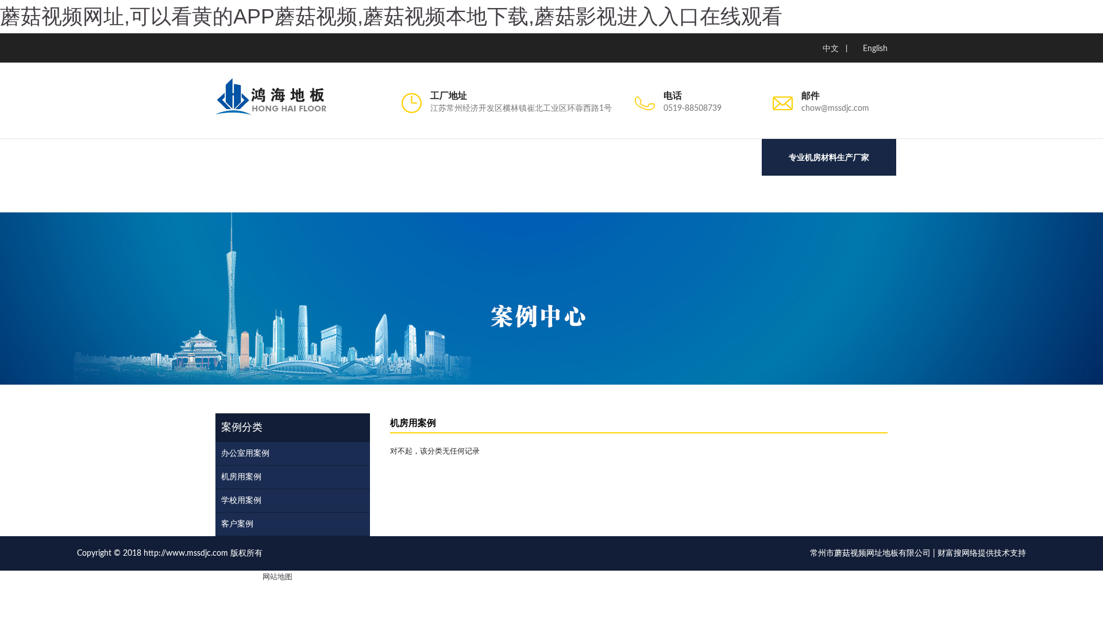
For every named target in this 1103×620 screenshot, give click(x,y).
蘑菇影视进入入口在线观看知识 (543, 196)
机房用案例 (241, 477)
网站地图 (277, 577)
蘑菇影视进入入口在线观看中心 (341, 196)
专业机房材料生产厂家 (829, 157)
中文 (831, 49)
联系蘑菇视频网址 (718, 196)
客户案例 (237, 524)
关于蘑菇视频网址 (224, 196)
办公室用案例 (245, 454)
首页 (158, 196)
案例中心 (442, 196)
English (875, 49)
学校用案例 (241, 501)
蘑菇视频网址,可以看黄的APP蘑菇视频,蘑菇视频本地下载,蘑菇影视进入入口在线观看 (391, 16)
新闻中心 (643, 196)
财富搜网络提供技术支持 (982, 553)
